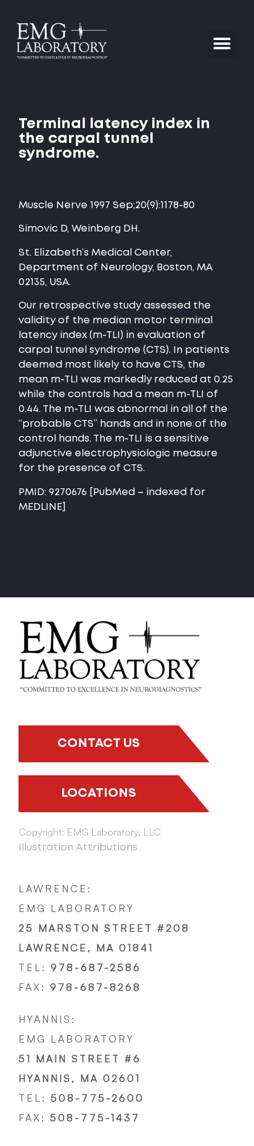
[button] (222, 44)
